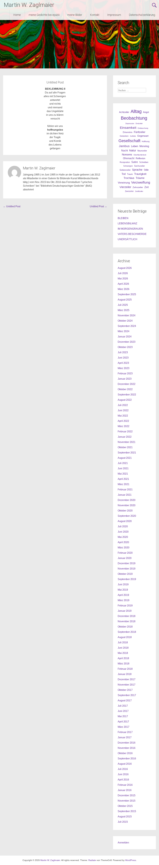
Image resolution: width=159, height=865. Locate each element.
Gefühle (133, 136)
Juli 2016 (123, 769)
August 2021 (125, 458)
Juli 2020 (123, 526)
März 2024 (123, 331)
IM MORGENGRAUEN (130, 228)
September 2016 (127, 758)
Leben (134, 146)
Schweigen (128, 166)
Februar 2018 (125, 669)
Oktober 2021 (125, 447)
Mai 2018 (123, 653)
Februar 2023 (125, 373)
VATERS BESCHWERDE (132, 234)
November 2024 (126, 315)
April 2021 (123, 479)
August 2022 (125, 400)
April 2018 (123, 658)
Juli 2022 (123, 405)
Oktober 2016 (125, 753)
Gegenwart (142, 136)
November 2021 (126, 442)
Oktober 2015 (125, 806)
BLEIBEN (123, 218)
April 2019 (123, 595)
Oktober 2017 (125, 690)
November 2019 (126, 568)
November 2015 (126, 800)
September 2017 (127, 695)
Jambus (124, 146)
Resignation (125, 162)
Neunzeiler (142, 151)
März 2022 (123, 426)
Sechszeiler (139, 166)
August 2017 (125, 700)
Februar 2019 (125, 605)
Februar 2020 (125, 552)
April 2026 (123, 283)
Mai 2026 (123, 278)
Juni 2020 (123, 531)
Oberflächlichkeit (140, 155)
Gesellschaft (129, 140)
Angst (146, 112)
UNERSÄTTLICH (127, 239)
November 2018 (126, 621)
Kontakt (94, 14)
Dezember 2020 (126, 500)
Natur (132, 150)
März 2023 (123, 368)
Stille (146, 170)
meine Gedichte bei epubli (44, 14)
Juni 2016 (123, 774)
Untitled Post (11, 206)
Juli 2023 (123, 352)
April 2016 (123, 779)
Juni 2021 (123, 468)
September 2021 (127, 452)
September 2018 (127, 632)
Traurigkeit (140, 173)
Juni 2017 (123, 711)
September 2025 (127, 294)
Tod (124, 174)
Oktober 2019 (125, 574)
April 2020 (123, 542)
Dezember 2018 (126, 616)
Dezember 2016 (126, 742)
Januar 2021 (125, 494)
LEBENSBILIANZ (127, 223)
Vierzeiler (125, 187)
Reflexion (140, 158)
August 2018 (125, 637)
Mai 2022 (123, 415)
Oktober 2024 (125, 320)
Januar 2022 (125, 436)
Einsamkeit (128, 127)
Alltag (136, 111)
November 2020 (126, 505)
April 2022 (123, 421)
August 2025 (125, 299)
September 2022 (127, 394)
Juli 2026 (123, 273)
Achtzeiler (124, 112)
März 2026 (123, 289)
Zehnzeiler (138, 187)
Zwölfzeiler (139, 191)
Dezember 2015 (126, 795)
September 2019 (127, 579)
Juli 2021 (123, 463)
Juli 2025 (123, 305)
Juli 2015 (123, 821)
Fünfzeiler (139, 132)
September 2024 (127, 326)
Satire (134, 162)
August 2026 (125, 268)
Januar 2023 (125, 378)
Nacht (124, 150)
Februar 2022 (125, 431)
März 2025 (123, 310)
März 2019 (123, 600)
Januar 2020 (125, 558)
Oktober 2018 (125, 626)
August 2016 (125, 763)
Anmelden (123, 842)
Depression (129, 123)
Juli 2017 (123, 705)
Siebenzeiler (125, 170)
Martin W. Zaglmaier (29, 5)
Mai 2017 (123, 716)
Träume (140, 178)
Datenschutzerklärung (142, 14)
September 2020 (127, 516)
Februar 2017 (125, 732)
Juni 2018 (123, 647)
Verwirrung (124, 182)
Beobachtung (134, 118)
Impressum (114, 14)
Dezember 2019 (126, 563)
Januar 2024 (125, 336)
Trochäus (129, 177)
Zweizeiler (129, 191)
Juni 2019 (123, 584)
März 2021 (123, 484)
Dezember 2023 (126, 342)
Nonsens (127, 154)
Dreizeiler (139, 123)
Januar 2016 (125, 790)
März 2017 (123, 727)
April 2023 (123, 363)
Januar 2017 (125, 737)
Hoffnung (146, 141)
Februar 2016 (125, 785)
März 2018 (123, 663)
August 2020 (125, 521)
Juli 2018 (123, 642)
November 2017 (126, 684)
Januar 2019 (125, 611)
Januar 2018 (125, 674)
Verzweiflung (140, 182)
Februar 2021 (125, 489)
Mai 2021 (123, 473)
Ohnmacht (128, 158)
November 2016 (126, 748)
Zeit (146, 187)
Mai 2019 (123, 589)
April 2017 (123, 721)
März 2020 (123, 547)
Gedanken (124, 136)
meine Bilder (74, 14)
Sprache (137, 169)
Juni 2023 (123, 357)
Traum (130, 174)
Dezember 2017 (126, 679)
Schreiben (143, 162)
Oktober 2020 (125, 510)
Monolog (144, 146)
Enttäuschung (143, 128)
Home (17, 14)
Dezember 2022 (126, 384)
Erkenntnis (127, 132)
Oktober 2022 (125, 389)
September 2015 (127, 811)
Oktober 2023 (125, 347)
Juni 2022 (123, 410)
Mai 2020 (123, 537)
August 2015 (125, 816)
